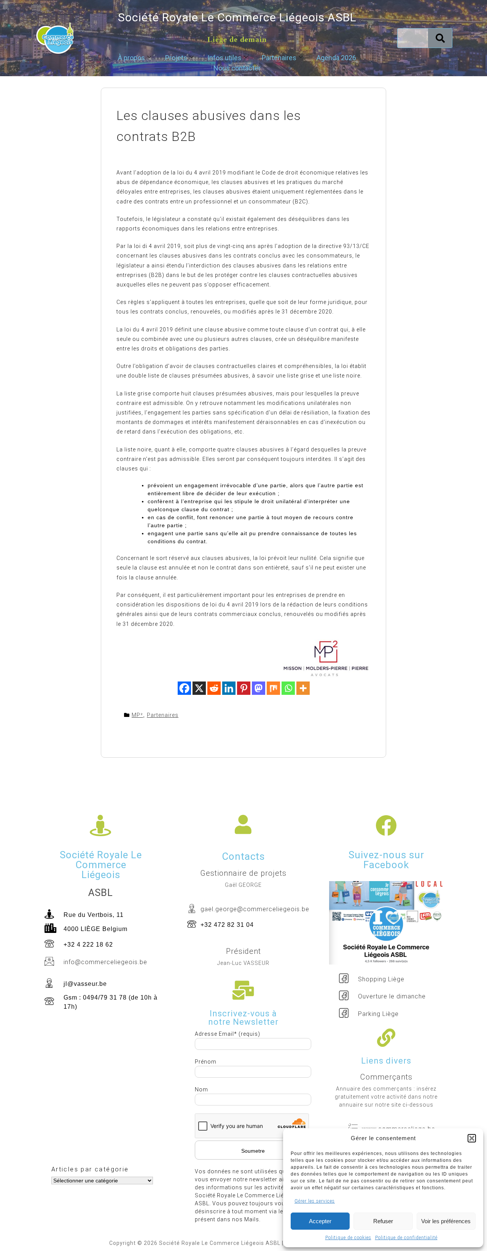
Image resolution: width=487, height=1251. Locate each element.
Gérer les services (314, 1201)
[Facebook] (184, 688)
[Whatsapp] (288, 688)
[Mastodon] (258, 688)
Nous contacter (237, 68)
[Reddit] (214, 688)
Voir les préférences (446, 1221)
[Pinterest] (243, 688)
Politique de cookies (348, 1237)
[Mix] (273, 688)
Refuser (383, 1221)
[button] (472, 1138)
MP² (137, 715)
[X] (199, 688)
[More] (303, 688)
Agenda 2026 (336, 58)
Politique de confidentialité (406, 1237)
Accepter (320, 1221)
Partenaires (279, 58)
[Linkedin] (229, 688)
